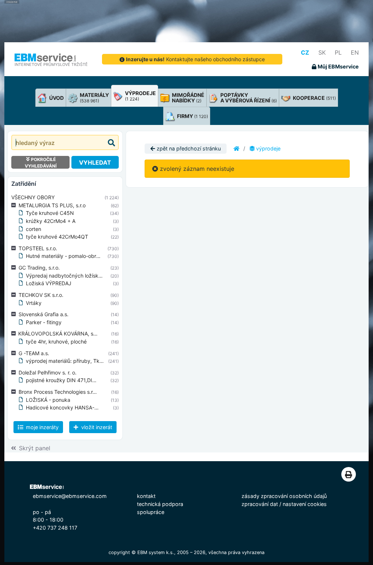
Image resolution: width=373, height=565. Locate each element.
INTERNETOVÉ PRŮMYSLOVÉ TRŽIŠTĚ (51, 64)
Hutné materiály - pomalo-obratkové (69, 256)
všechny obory (33, 197)
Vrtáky (34, 303)
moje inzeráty (41, 427)
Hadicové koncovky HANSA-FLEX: (67, 407)
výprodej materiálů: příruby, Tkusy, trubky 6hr (81, 361)
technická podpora (160, 504)
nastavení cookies (305, 504)
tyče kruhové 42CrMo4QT (57, 237)
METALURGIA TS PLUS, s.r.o (52, 205)
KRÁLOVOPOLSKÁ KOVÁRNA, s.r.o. (60, 333)
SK (322, 52)
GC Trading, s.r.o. (39, 267)
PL (338, 52)
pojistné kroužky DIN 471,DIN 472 (66, 380)
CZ (305, 52)
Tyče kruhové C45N (50, 213)
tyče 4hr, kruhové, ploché (56, 341)
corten (33, 229)
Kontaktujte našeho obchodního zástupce (195, 59)
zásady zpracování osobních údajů (284, 496)
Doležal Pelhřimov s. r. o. (47, 372)
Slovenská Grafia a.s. (43, 314)
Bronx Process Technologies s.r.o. (58, 392)
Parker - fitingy (44, 322)
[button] (15, 205)
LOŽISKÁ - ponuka (48, 400)
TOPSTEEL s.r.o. (38, 248)
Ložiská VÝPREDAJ (48, 283)
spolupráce (150, 512)
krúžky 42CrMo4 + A (50, 221)
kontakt (146, 496)
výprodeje (267, 148)
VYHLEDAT (95, 162)
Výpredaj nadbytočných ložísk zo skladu (74, 275)
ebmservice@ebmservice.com (70, 496)
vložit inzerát (96, 427)
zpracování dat (260, 504)
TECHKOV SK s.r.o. (41, 295)
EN (355, 52)
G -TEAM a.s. (34, 353)
